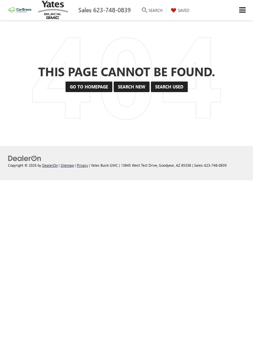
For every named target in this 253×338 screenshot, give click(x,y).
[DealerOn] (25, 157)
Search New (131, 86)
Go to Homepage (89, 86)
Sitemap (67, 165)
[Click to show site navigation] (242, 10)
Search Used (169, 86)
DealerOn (50, 165)
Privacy (82, 165)
